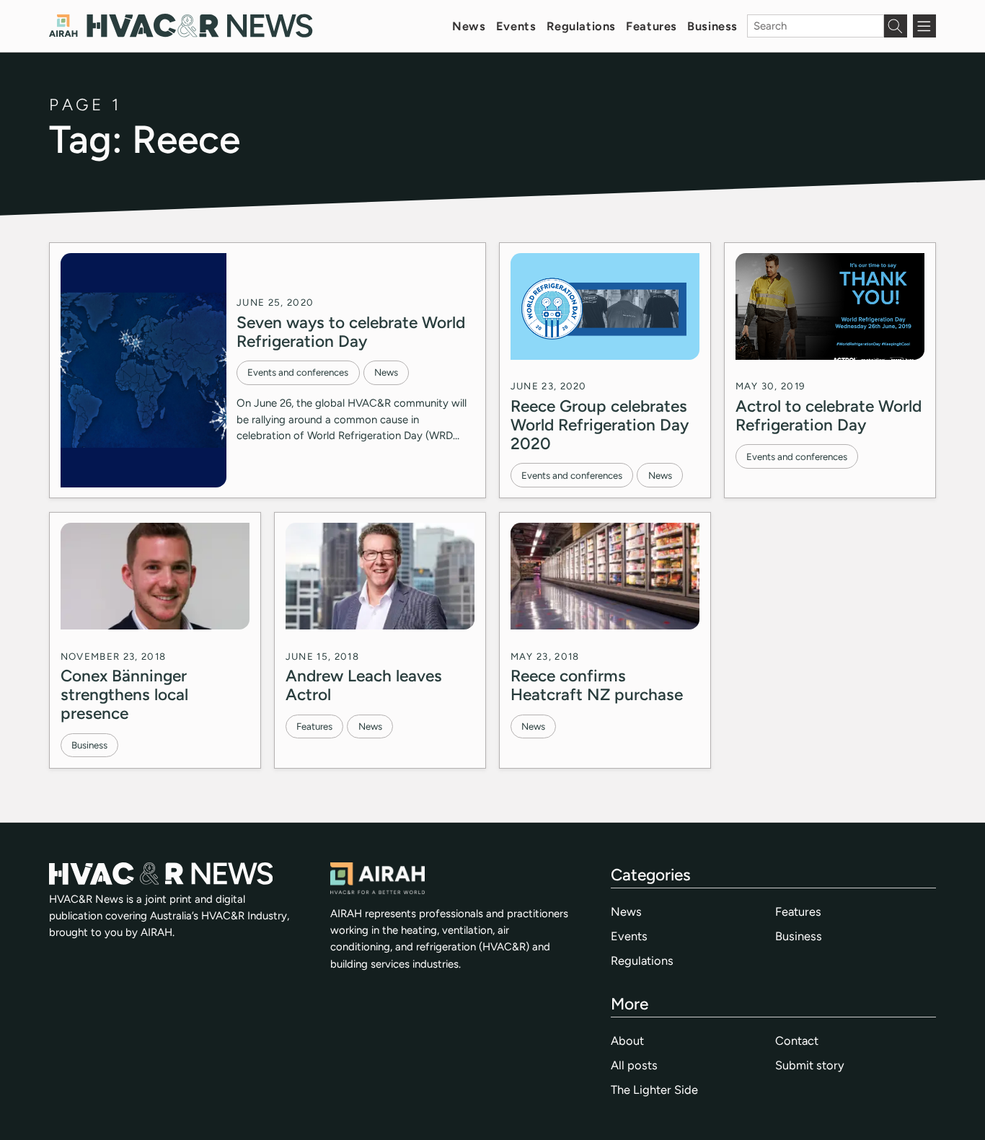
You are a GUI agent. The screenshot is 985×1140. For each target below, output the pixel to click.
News (468, 26)
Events (516, 26)
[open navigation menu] (924, 25)
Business (712, 26)
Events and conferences (297, 372)
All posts (634, 1065)
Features (651, 26)
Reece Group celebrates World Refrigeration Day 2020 (600, 425)
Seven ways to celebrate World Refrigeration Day (351, 331)
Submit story (809, 1065)
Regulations (581, 26)
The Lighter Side (654, 1089)
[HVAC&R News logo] (180, 25)
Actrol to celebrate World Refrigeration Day (829, 415)
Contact (796, 1040)
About (627, 1040)
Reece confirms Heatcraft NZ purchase (597, 685)
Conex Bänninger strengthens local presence (124, 694)
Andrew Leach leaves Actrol (364, 685)
